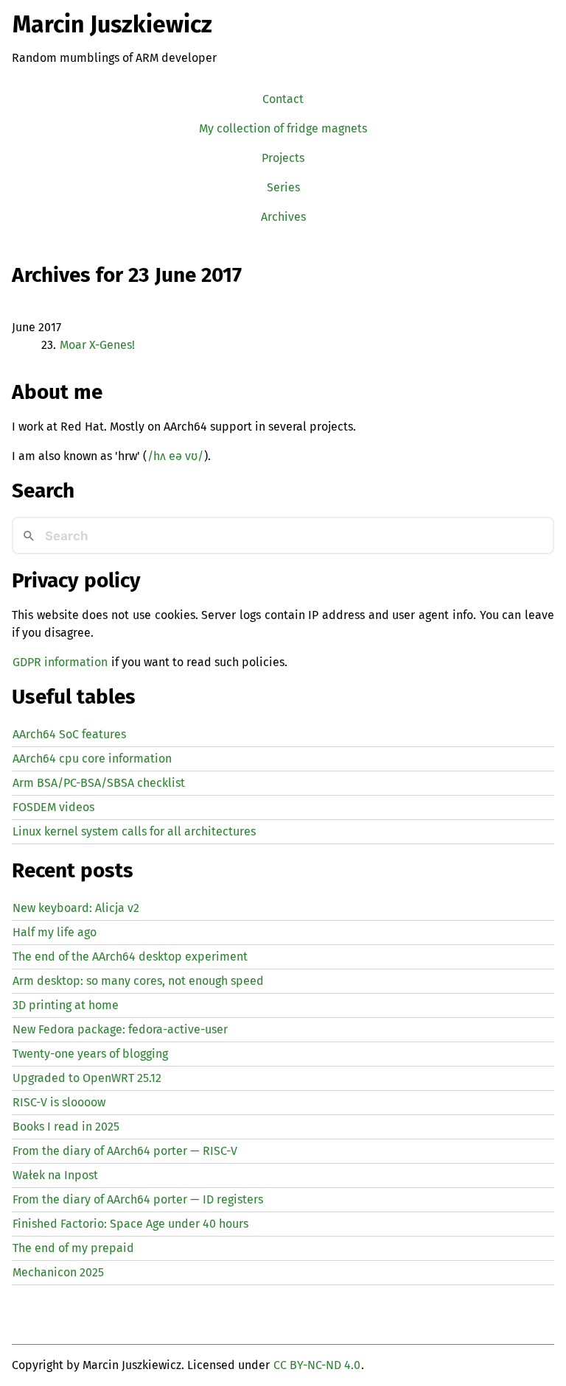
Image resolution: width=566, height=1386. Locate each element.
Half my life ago (55, 932)
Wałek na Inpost (55, 1175)
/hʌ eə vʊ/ (175, 456)
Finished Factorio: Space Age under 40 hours (130, 1224)
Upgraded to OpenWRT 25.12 (87, 1078)
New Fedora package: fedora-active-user (120, 1029)
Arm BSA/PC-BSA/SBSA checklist (99, 783)
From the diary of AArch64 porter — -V (125, 1151)
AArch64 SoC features (69, 734)
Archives (283, 217)
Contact (283, 99)
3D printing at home (66, 1005)
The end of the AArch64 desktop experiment (130, 957)
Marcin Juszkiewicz (112, 24)
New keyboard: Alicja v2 (76, 908)
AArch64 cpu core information (92, 759)
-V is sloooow (59, 1102)
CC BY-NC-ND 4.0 (316, 1365)
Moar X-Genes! (97, 345)
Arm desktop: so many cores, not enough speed (138, 981)
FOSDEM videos (53, 807)
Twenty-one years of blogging (90, 1054)
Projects (283, 158)
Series (283, 187)
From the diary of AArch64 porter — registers (138, 1199)
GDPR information (60, 662)
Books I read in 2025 (66, 1127)
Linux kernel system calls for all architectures (134, 831)
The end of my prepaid (73, 1248)
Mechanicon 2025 (58, 1272)
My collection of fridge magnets (283, 128)
